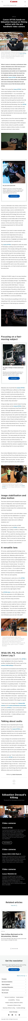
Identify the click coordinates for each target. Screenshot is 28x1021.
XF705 (24, 104)
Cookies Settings (20, 1008)
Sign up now (14, 969)
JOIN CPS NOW (14, 196)
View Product (7, 842)
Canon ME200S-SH (9, 874)
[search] (2, 2)
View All (13, 905)
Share (14, 783)
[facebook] (8, 1015)
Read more (14, 378)
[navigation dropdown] (25, 2)
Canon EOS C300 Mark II (11, 854)
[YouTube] (19, 1015)
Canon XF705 (22, 53)
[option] (14, 927)
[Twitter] (16, 1015)
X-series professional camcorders (17, 705)
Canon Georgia (13, 1011)
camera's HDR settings (7, 665)
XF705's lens (6, 592)
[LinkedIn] (12, 1015)
